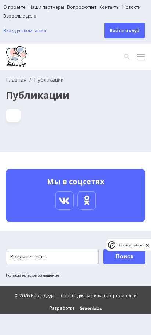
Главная (16, 80)
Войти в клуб (124, 30)
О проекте (14, 7)
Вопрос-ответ (81, 7)
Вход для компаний (24, 31)
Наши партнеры (46, 7)
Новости (131, 7)
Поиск (124, 256)
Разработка (62, 308)
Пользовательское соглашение (32, 275)
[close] (147, 245)
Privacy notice (130, 245)
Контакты (109, 7)
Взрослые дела (19, 16)
